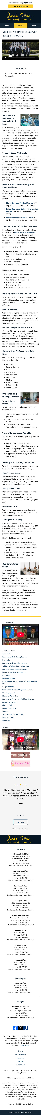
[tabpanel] (20, 794)
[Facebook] (15, 1028)
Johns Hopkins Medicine (24, 232)
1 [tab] (17, 815)
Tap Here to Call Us (20, 6)
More (34, 25)
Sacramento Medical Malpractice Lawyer (17, 690)
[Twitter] (20, 1028)
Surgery (5, 711)
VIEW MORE (20, 822)
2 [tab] (20, 815)
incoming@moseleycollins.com (23, 880)
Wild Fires (6, 720)
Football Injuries (8, 678)
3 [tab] (23, 815)
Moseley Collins (27, 1104)
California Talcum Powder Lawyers (15, 666)
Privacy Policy (20, 1054)
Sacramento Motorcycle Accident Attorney (18, 699)
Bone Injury (6, 660)
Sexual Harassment (9, 702)
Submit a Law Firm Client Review (20, 829)
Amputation (7, 654)
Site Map (20, 1061)
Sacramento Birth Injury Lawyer (14, 657)
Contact (20, 25)
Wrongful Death (8, 717)
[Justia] (25, 1028)
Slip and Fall (7, 705)
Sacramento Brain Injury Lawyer (14, 663)
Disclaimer (20, 1058)
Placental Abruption (10, 696)
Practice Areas (8, 650)
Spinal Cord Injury (9, 708)
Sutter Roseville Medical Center (19, 217)
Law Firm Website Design (20, 1112)
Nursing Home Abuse (10, 693)
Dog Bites (6, 675)
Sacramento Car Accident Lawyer (14, 669)
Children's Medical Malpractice (14, 672)
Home (7, 25)
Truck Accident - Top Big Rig (12, 714)
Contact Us (20, 1065)
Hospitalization (8, 687)
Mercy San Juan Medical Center (19, 203)
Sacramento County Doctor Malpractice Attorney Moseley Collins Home (20, 16)
